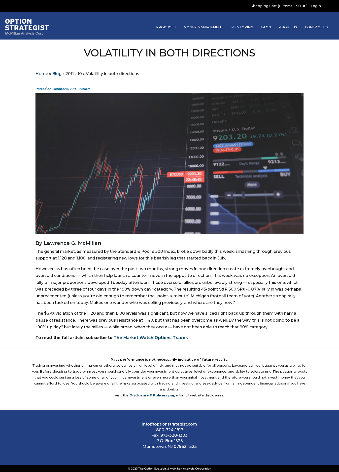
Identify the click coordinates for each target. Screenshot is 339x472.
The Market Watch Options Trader (150, 337)
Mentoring (242, 27)
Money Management (203, 27)
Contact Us (316, 27)
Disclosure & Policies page (154, 395)
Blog (266, 27)
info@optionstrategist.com (169, 424)
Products (166, 27)
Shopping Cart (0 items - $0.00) (279, 6)
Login (316, 6)
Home (41, 73)
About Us (288, 27)
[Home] (27, 27)
